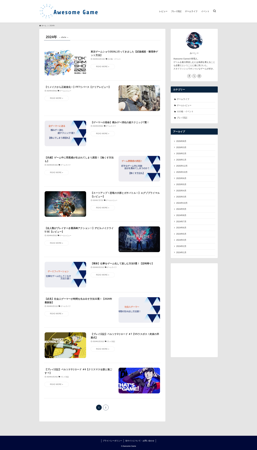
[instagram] (199, 76)
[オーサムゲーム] (69, 11)
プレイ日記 (182, 117)
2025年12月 (182, 166)
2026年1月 (181, 160)
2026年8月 (181, 141)
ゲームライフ (183, 99)
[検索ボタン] (214, 11)
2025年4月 (181, 190)
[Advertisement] (194, 310)
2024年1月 (181, 252)
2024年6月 (181, 227)
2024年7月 (181, 221)
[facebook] (189, 76)
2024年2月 (181, 246)
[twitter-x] (194, 76)
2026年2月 (181, 153)
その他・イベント (185, 111)
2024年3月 (181, 240)
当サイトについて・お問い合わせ (139, 441)
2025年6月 (181, 178)
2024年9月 (181, 209)
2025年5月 (181, 184)
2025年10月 (182, 172)
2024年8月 (181, 215)
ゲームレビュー (184, 105)
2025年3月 (181, 197)
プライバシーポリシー (112, 441)
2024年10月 (182, 203)
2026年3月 (181, 147)
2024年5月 (181, 234)
